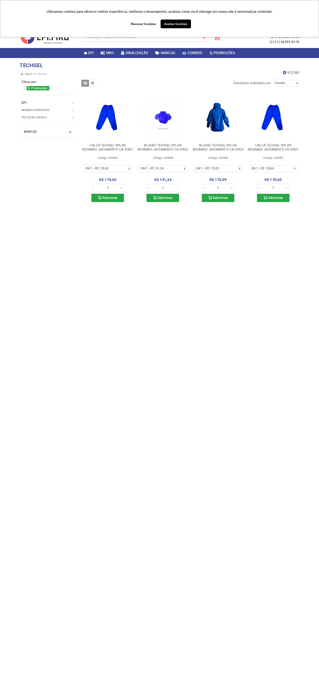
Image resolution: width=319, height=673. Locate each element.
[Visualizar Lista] (92, 83)
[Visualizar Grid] (85, 83)
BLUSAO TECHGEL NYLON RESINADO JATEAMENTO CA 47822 (162, 147)
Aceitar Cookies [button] (175, 24)
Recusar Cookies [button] (143, 24)
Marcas (30, 131)
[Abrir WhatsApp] (308, 662)
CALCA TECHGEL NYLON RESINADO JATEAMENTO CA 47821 (107, 147)
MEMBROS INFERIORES (35, 110)
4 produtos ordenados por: (252, 83)
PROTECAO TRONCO (34, 117)
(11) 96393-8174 (286, 42)
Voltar (292, 73)
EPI (24, 102)
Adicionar (110, 198)
